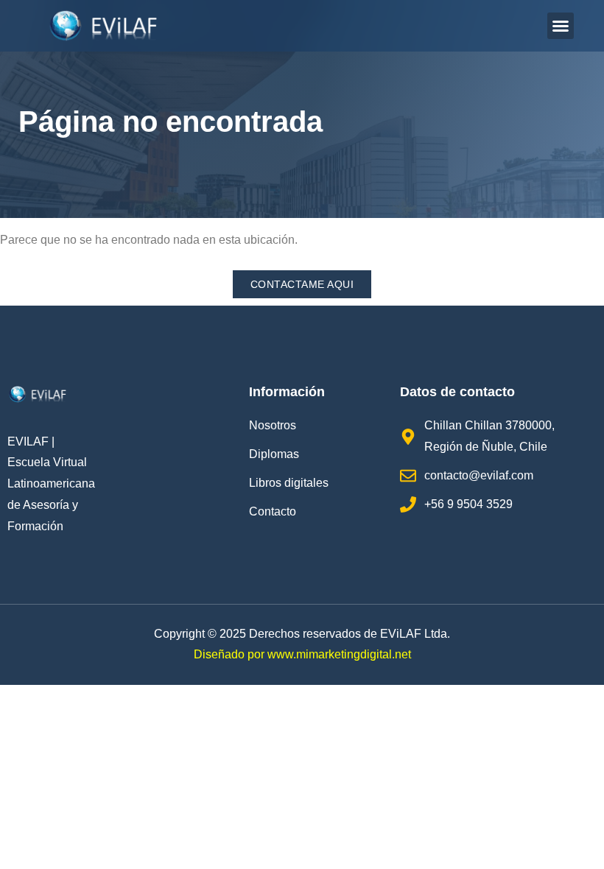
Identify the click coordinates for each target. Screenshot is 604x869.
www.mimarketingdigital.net (339, 654)
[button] (560, 26)
